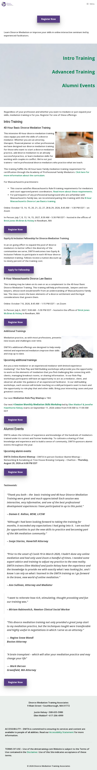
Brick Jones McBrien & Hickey (19, 220)
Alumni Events (78, 85)
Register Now (48, 19)
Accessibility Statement (61, 732)
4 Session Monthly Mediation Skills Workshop (37, 404)
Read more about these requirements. (73, 191)
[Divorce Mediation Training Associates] (7, 4)
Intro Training (79, 58)
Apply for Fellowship (19, 269)
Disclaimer (32, 752)
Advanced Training (73, 72)
